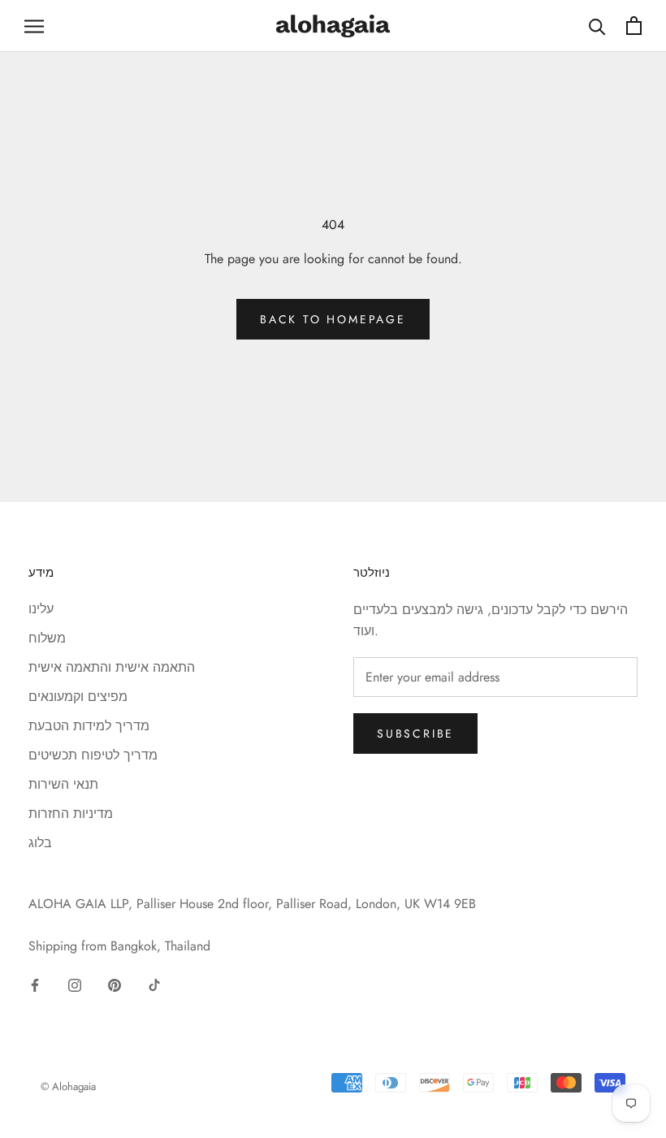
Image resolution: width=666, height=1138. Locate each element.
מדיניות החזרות (70, 813)
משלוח (47, 638)
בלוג (40, 842)
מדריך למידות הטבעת (88, 725)
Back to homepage (333, 319)
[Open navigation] (34, 26)
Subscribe (415, 733)
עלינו (41, 608)
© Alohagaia (68, 1086)
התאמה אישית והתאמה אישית (111, 667)
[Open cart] (634, 25)
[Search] (597, 25)
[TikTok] (154, 983)
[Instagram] (74, 983)
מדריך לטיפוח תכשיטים (93, 755)
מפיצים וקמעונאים (78, 696)
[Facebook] (34, 983)
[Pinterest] (114, 983)
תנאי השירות (63, 784)
